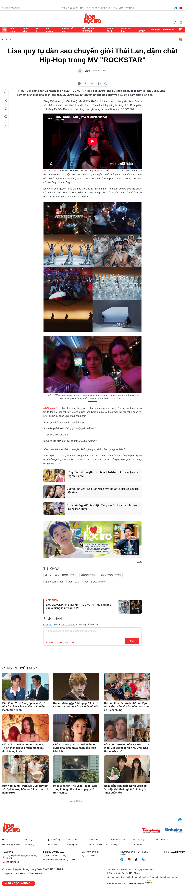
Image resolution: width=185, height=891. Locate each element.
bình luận (106, 84)
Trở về (6, 125)
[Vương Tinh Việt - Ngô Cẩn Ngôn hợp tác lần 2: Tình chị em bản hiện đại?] (54, 491)
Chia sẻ (6, 100)
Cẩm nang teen (161, 839)
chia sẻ (79, 84)
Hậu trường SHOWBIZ (88, 29)
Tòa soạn (7, 852)
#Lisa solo (73, 581)
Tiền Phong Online (72, 8)
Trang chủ (4, 29)
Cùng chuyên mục (19, 668)
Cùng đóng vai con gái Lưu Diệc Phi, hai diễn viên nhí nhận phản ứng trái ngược (103, 474)
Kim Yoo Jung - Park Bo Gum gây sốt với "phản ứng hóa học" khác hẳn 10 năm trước (25, 789)
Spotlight (155, 29)
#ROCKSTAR (89, 575)
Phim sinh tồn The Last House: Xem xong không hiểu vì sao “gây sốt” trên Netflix (75, 789)
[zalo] (145, 859)
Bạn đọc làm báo (19, 883)
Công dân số (51, 844)
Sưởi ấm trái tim (118, 839)
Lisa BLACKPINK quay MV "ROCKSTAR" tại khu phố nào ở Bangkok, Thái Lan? (78, 606)
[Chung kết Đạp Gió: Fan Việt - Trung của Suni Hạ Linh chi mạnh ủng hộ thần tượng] (54, 508)
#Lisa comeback (54, 581)
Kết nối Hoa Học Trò (98, 844)
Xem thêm (180, 29)
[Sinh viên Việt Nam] (174, 830)
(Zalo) (63, 855)
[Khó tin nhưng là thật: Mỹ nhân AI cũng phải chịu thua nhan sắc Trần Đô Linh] (76, 728)
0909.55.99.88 (53, 855)
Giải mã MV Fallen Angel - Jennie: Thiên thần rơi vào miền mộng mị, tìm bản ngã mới (23, 748)
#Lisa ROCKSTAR (65, 575)
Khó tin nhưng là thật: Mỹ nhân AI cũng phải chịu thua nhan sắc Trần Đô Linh (74, 748)
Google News (180, 39)
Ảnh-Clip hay (125, 29)
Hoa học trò (11, 827)
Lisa (119, 101)
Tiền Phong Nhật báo (98, 8)
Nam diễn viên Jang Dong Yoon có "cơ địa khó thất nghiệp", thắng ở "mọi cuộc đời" (125, 789)
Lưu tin (6, 109)
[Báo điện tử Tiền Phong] (151, 830)
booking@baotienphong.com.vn (60, 859)
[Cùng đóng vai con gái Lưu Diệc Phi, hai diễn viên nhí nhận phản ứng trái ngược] (54, 475)
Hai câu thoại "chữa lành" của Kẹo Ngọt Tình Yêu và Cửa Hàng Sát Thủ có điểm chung (126, 706)
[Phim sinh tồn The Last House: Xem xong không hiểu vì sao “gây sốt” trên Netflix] (76, 769)
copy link (92, 84)
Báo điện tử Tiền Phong (93, 18)
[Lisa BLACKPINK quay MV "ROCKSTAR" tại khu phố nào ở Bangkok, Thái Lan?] (130, 607)
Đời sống (12, 29)
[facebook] (175, 8)
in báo (99, 84)
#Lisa (48, 575)
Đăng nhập (49, 624)
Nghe (6, 92)
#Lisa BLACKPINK (94, 581)
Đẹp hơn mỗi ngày (67, 29)
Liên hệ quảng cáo (53, 852)
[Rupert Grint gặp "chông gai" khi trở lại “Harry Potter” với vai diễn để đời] (76, 686)
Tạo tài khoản (68, 624)
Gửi (132, 641)
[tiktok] (138, 859)
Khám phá (25, 29)
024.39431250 (12, 862)
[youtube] (181, 8)
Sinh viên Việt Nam (124, 8)
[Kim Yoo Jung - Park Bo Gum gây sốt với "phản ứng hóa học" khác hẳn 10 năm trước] (25, 769)
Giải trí (38, 29)
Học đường (49, 29)
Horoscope (168, 29)
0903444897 (90, 855)
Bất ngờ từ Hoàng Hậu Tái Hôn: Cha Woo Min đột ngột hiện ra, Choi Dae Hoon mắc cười (126, 748)
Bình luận (6, 117)
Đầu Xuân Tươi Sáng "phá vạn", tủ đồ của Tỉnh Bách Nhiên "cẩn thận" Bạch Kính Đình (24, 706)
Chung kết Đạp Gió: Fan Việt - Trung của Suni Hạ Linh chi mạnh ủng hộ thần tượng (102, 507)
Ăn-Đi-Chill (110, 29)
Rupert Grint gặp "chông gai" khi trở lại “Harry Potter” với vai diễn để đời (75, 705)
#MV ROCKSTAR (111, 575)
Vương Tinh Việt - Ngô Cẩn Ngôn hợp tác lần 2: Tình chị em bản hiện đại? (103, 490)
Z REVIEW (141, 29)
